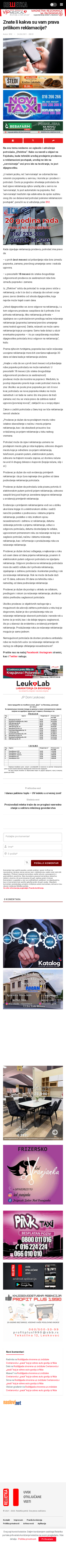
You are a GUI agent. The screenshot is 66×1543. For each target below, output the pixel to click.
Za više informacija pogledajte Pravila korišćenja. (23, 888)
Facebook (32, 652)
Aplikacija (42, 1524)
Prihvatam (47, 1539)
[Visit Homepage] (15, 5)
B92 (48, 202)
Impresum (18, 1520)
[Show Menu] (61, 4)
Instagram (46, 652)
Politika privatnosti (11, 1524)
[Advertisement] (33, 1444)
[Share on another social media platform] (53, 140)
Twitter (13, 656)
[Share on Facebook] (13, 140)
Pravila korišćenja (34, 1520)
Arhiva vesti (28, 1524)
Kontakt (6, 1520)
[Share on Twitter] (33, 140)
